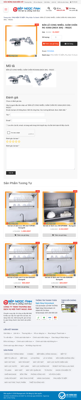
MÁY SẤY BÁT (38, 362)
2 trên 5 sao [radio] (10, 141)
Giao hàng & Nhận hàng (59, 337)
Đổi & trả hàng (8, 341)
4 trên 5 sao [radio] (16, 141)
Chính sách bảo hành (22, 337)
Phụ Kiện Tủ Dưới (32, 17)
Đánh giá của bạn (12, 138)
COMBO (30, 354)
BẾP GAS (23, 358)
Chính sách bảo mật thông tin (46, 341)
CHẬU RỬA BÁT (10, 378)
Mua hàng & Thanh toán (56, 333)
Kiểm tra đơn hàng (63, 2)
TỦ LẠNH (8, 370)
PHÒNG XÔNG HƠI (38, 374)
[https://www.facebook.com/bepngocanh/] (69, 308)
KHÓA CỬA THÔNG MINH (14, 354)
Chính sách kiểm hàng (40, 337)
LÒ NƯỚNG (35, 358)
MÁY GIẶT (18, 370)
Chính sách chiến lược (24, 341)
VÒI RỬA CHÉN (54, 374)
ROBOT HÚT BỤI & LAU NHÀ (63, 366)
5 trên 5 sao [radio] (19, 141)
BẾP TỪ (64, 354)
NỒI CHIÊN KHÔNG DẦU (65, 358)
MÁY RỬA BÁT (24, 362)
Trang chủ (7, 17)
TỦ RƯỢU (48, 370)
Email (8, 120)
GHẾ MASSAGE (10, 374)
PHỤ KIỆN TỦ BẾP (18, 17)
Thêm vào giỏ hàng (51, 44)
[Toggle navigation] (6, 9)
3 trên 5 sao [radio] (13, 141)
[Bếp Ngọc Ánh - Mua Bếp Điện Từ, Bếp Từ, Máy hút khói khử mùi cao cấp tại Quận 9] (27, 9)
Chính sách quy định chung (13, 345)
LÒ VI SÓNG (47, 358)
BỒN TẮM (23, 374)
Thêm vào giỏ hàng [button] (23, 235)
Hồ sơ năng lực (38, 2)
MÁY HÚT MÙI (10, 362)
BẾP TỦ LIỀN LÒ (11, 358)
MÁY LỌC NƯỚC (11, 366)
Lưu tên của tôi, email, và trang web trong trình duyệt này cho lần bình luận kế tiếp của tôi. (38, 125)
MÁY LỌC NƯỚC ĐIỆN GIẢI (57, 362)
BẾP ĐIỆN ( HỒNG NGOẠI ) (47, 354)
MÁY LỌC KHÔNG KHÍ (40, 366)
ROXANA (50, 51)
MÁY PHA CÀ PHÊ (26, 378)
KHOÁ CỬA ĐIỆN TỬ (63, 370)
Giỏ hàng (70, 44)
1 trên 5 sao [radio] (7, 141)
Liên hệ (54, 2)
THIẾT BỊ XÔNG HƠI (36, 382)
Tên (8, 115)
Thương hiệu (28, 2)
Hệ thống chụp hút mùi (33, 345)
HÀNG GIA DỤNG (43, 378)
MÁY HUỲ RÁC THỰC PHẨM (15, 382)
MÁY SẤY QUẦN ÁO (33, 370)
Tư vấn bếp (7, 337)
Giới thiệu (47, 2)
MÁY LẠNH (25, 366)
